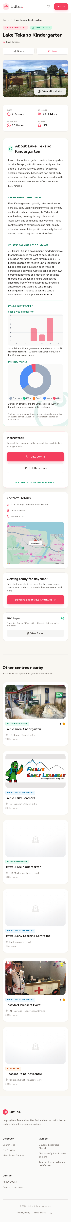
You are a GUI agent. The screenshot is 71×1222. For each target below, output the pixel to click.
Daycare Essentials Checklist (33, 600)
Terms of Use (40, 1212)
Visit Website (18, 510)
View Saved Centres (13, 1155)
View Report (37, 633)
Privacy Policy (24, 1212)
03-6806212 (17, 516)
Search (61, 6)
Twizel (6, 20)
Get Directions (38, 468)
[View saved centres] (48, 7)
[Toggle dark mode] (50, 1212)
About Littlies (10, 1181)
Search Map (9, 1144)
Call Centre (38, 457)
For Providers (9, 1150)
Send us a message (13, 1187)
